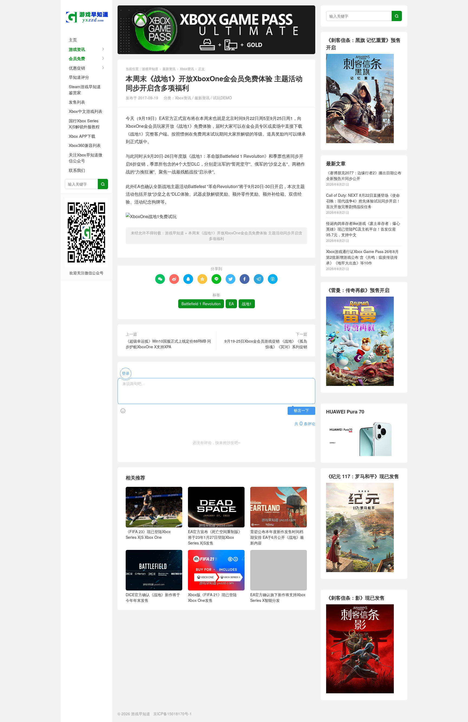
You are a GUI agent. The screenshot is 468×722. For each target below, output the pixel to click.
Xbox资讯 (187, 68)
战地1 (247, 303)
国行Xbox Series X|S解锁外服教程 (84, 124)
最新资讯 (169, 68)
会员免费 (77, 58)
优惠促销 (77, 68)
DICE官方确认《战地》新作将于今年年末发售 (153, 597)
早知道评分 (79, 77)
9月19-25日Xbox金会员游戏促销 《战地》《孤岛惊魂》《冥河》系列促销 (266, 343)
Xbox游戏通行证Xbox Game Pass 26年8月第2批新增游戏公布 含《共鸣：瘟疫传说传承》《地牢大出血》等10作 (362, 257)
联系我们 (77, 170)
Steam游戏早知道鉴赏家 (85, 90)
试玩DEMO (222, 97)
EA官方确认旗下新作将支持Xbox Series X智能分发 (278, 597)
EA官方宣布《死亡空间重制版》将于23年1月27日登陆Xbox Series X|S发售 (215, 537)
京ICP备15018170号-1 (172, 713)
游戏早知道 (86, 16)
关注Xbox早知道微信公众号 (85, 158)
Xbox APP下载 (82, 136)
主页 (73, 39)
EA (231, 303)
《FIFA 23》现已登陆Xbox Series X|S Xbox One (148, 534)
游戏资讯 (77, 49)
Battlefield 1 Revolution (201, 303)
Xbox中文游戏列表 (85, 111)
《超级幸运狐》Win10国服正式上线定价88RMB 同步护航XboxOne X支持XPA (168, 343)
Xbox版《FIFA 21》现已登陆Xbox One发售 (212, 597)
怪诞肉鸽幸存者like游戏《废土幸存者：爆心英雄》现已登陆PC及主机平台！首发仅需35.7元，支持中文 (363, 229)
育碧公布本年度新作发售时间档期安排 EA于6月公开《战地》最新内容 (277, 537)
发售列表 (77, 102)
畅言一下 (301, 411)
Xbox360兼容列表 (85, 145)
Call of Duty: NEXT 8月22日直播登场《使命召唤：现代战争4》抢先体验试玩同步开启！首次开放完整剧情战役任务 (363, 200)
